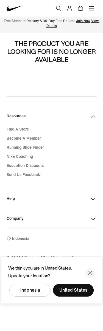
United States (73, 290)
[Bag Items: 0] (80, 8)
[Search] (58, 8)
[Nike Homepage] (15, 8)
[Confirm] (90, 273)
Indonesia (30, 290)
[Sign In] (69, 8)
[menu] (91, 8)
